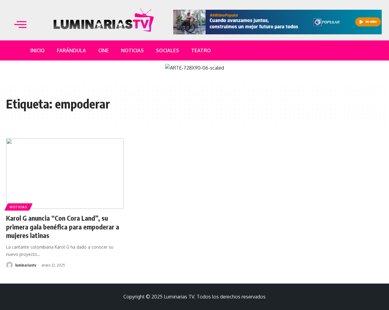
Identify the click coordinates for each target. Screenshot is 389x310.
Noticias (18, 207)
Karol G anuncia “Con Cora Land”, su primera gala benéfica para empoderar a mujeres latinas (62, 226)
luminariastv (25, 265)
